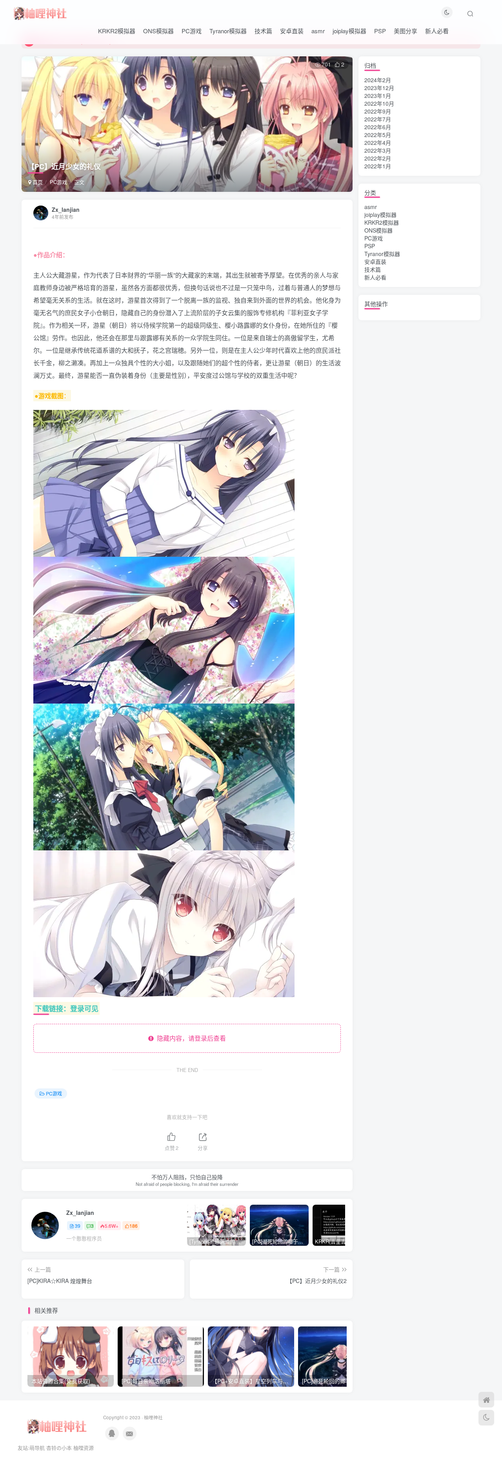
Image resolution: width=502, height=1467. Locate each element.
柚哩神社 (153, 1417)
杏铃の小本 (59, 1447)
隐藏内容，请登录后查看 (190, 1038)
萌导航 (37, 1447)
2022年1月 (377, 166)
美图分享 (405, 31)
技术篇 (263, 31)
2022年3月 (377, 150)
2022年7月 (377, 119)
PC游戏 (192, 31)
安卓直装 (292, 31)
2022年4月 (377, 142)
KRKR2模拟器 (116, 31)
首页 (37, 182)
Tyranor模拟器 (228, 31)
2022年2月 (377, 158)
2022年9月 (377, 111)
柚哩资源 (83, 1447)
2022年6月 (377, 127)
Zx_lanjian (66, 209)
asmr (318, 31)
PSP (380, 31)
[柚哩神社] (39, 12)
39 (77, 1225)
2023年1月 (377, 95)
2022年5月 (377, 135)
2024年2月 (377, 80)
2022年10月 (379, 103)
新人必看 (437, 31)
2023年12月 (379, 88)
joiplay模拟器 (349, 31)
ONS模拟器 (158, 31)
